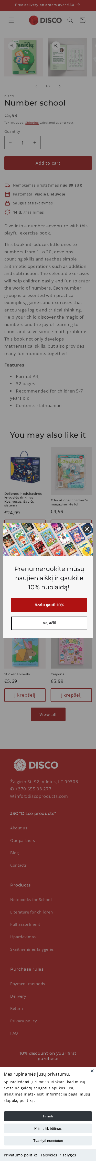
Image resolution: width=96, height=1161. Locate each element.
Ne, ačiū (49, 623)
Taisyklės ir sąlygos (58, 1155)
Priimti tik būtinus (48, 1128)
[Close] (92, 1071)
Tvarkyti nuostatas (48, 1141)
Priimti (48, 1116)
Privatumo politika (21, 1155)
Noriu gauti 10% (49, 605)
